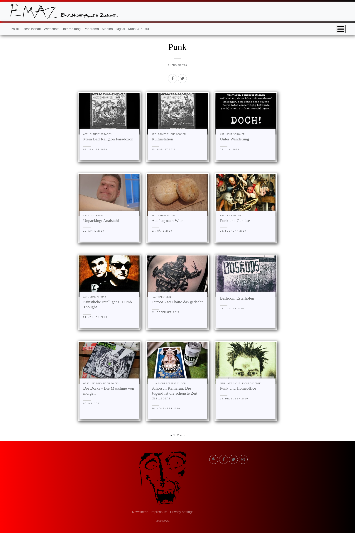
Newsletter (140, 512)
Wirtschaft (51, 29)
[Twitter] (182, 78)
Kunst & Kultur (138, 29)
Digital (120, 29)
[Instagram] (243, 459)
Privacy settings (181, 512)
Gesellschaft (32, 29)
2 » (179, 435)
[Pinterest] (213, 459)
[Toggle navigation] (341, 29)
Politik (15, 29)
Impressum (159, 512)
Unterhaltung (71, 29)
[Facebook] (172, 78)
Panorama (91, 29)
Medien (107, 29)
